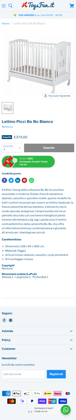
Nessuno (7, 126)
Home (5, 23)
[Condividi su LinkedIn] (17, 180)
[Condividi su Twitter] (11, 180)
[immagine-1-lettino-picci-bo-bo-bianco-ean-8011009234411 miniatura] (7, 108)
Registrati (56, 374)
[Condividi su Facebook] (4, 180)
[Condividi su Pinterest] (24, 180)
